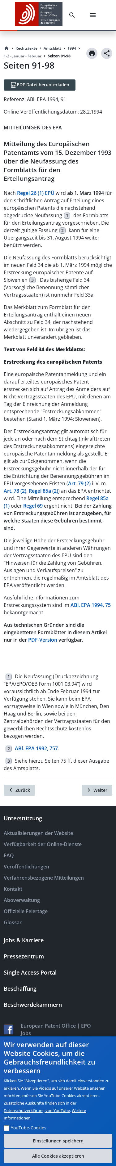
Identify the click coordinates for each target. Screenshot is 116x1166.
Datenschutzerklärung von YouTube (37, 1110)
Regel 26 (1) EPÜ (35, 193)
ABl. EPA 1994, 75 (91, 605)
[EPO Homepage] (38, 15)
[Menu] (94, 15)
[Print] (91, 53)
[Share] (106, 53)
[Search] (73, 15)
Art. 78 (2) (15, 490)
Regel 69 (33, 505)
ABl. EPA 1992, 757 (36, 748)
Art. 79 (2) (79, 483)
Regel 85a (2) (43, 490)
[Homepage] (6, 48)
